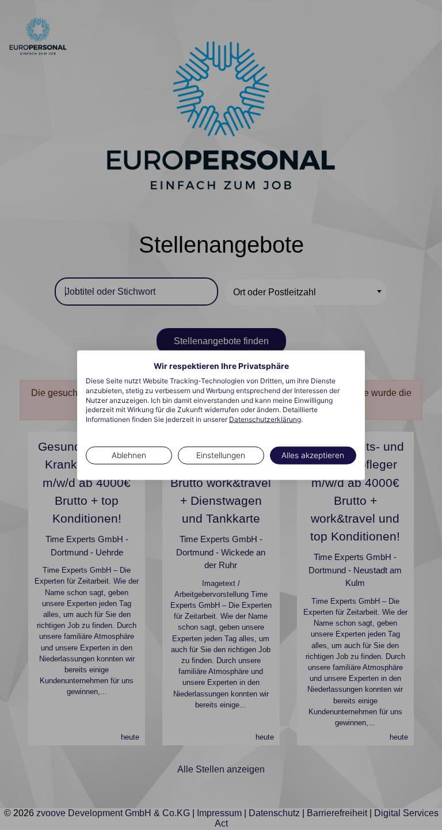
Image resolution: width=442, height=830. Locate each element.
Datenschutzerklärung (265, 419)
